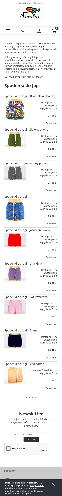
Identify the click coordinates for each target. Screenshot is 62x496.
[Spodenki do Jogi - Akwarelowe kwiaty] (15, 109)
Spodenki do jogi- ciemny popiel (26, 163)
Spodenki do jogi (15, 196)
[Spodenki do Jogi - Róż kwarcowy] (15, 307)
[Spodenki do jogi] (15, 210)
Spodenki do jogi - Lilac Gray (23, 263)
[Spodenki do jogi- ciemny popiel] (15, 173)
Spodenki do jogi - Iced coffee (24, 364)
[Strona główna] (31, 13)
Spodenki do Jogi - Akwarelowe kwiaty (29, 96)
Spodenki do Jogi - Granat (21, 330)
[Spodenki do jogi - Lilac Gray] (15, 273)
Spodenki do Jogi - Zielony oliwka (26, 129)
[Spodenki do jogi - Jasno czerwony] (15, 240)
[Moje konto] (39, 31)
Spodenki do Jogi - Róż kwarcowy (26, 297)
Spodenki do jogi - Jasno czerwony (27, 230)
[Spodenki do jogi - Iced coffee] (15, 375)
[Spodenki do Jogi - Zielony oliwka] (15, 139)
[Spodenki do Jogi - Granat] (15, 340)
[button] (8, 31)
